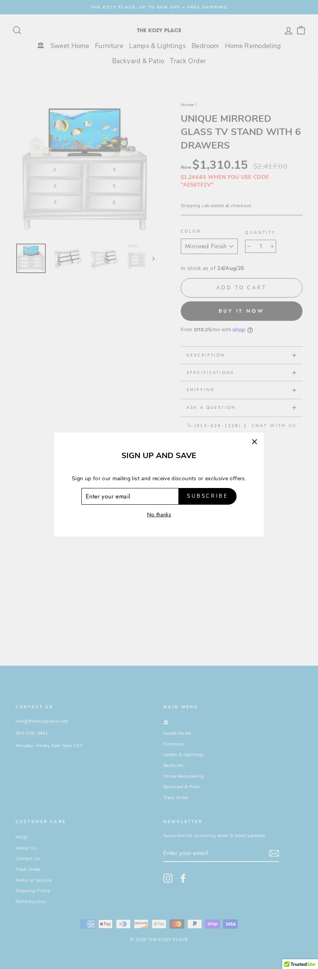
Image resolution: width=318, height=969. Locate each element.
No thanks (159, 514)
